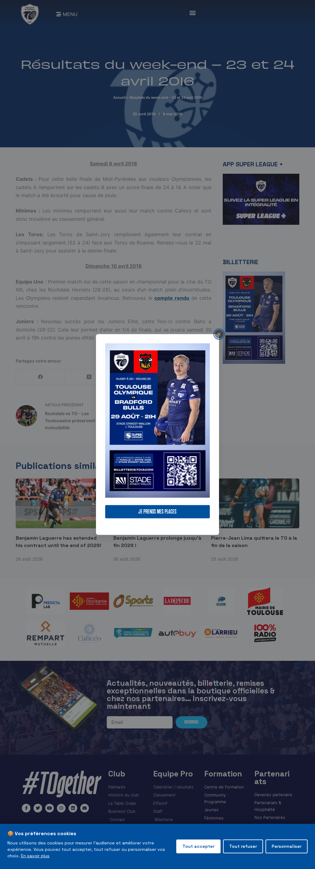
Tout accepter (198, 846)
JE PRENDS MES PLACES (157, 512)
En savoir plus (35, 856)
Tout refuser (243, 846)
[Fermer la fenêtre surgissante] (219, 334)
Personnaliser (286, 846)
